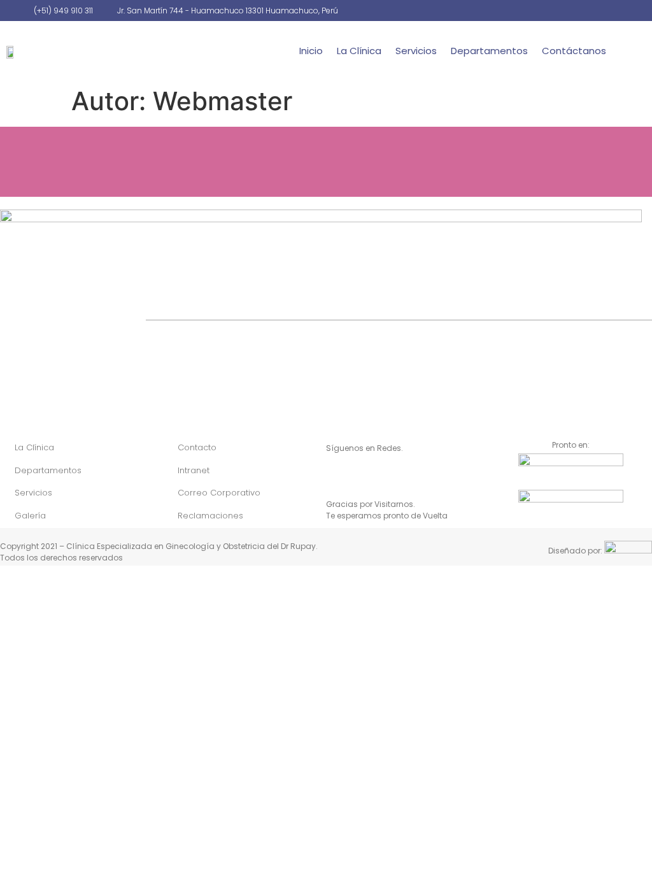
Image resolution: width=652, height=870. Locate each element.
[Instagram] (364, 478)
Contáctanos (574, 50)
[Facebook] (338, 478)
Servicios (416, 50)
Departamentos (489, 50)
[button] (638, 51)
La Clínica (359, 50)
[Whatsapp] (389, 478)
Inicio (311, 50)
